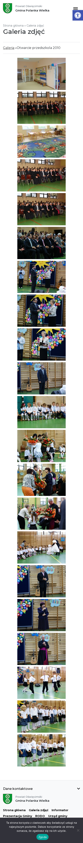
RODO (40, 816)
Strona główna (13, 25)
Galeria (8, 48)
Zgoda (42, 837)
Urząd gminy (57, 816)
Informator (60, 810)
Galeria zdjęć (38, 810)
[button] (78, 15)
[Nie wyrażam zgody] (78, 830)
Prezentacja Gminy (17, 816)
